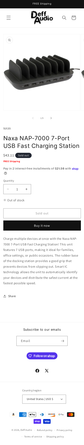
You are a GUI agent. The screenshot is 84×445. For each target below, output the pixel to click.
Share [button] (12, 296)
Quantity (8, 180)
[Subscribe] (62, 341)
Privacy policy (64, 430)
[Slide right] (51, 118)
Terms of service (33, 436)
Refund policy (45, 430)
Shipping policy (55, 436)
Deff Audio (26, 430)
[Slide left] (33, 118)
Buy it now (42, 225)
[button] (8, 17)
